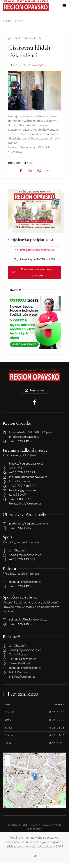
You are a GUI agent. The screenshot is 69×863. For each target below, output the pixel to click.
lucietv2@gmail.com (22, 490)
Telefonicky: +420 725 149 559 (37, 259)
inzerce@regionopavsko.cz (26, 464)
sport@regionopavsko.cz (25, 555)
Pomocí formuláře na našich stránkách (37, 272)
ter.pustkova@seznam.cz (25, 582)
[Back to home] (26, 5)
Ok (35, 856)
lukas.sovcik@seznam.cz (25, 504)
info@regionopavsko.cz (24, 437)
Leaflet (42, 806)
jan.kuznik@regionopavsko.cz (28, 477)
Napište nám (37, 390)
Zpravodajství (36, 65)
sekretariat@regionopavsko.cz (28, 620)
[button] (64, 5)
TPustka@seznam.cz (22, 659)
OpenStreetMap (57, 806)
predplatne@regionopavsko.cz (37, 250)
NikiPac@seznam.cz (22, 677)
